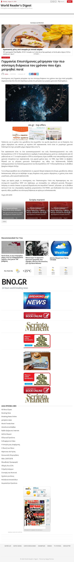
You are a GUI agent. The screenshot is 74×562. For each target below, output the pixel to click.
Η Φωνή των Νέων (7, 448)
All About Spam (6, 410)
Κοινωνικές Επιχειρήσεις (10, 455)
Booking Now (6, 413)
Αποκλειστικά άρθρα (8, 427)
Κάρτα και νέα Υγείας (8, 452)
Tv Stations (57, 546)
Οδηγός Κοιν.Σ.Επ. (7, 466)
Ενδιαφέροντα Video (8, 441)
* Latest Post (5, 57)
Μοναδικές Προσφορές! (9, 462)
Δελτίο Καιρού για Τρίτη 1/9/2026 (59, 259)
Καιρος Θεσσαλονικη (30, 546)
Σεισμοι (49, 546)
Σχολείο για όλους (7, 476)
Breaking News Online (9, 417)
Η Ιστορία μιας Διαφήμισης (10, 445)
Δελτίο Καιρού (6, 434)
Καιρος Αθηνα (17, 546)
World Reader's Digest (16, 5)
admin (6, 74)
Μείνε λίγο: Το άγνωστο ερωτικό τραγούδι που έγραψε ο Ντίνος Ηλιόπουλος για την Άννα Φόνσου (37, 260)
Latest (4, 221)
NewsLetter (66, 546)
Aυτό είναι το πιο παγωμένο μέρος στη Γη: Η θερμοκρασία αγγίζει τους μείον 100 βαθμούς (12, 258)
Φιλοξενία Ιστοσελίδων (9, 480)
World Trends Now (7, 424)
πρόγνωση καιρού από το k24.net (15, 532)
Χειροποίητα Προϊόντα (9, 483)
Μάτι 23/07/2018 (7, 459)
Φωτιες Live (8, 546)
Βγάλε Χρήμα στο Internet (10, 431)
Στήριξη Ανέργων (7, 469)
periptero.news (6, 420)
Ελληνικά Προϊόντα (8, 438)
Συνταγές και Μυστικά (9, 473)
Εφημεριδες (41, 546)
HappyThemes (49, 559)
